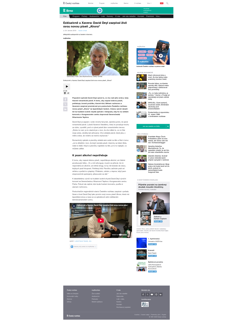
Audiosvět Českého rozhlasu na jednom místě (150, 66)
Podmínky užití (155, 314)
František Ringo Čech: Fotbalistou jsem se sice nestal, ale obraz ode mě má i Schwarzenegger (158, 140)
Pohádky (141, 55)
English (164, 314)
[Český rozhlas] (71, 3)
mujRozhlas (114, 3)
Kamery (145, 12)
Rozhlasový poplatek (123, 307)
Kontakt (141, 16)
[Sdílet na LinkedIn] (65, 109)
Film (65, 16)
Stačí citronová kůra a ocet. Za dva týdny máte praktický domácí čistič (157, 77)
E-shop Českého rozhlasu (147, 180)
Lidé (103, 16)
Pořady (84, 16)
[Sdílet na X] (65, 104)
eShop (69, 302)
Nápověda (119, 296)
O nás (117, 16)
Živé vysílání (142, 58)
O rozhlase (137, 3)
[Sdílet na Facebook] (65, 99)
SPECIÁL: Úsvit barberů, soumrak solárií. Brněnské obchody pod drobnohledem (158, 106)
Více (158, 16)
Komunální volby (72, 296)
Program (101, 3)
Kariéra (118, 302)
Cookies (136, 314)
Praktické (150, 16)
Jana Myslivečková (85, 76)
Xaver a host (82, 30)
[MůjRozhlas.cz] (67, 38)
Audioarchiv (147, 10)
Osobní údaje (145, 314)
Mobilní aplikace (97, 302)
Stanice (126, 3)
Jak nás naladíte (129, 16)
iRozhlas (90, 3)
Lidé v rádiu (120, 299)
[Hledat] (167, 3)
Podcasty (95, 299)
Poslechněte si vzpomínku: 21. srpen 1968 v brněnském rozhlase (158, 114)
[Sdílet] (68, 93)
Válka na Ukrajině (72, 293)
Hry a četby (141, 51)
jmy (90, 241)
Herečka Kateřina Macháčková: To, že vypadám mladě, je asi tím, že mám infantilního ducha (158, 149)
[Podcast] (65, 93)
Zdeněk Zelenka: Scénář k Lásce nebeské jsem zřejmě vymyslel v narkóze (158, 158)
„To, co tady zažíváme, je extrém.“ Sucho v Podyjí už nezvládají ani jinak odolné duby (159, 96)
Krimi (149, 51)
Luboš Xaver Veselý (81, 241)
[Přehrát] (66, 86)
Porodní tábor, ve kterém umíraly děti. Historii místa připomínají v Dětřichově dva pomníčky (158, 86)
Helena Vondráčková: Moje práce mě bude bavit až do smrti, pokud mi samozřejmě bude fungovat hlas (158, 168)
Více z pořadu (142, 134)
